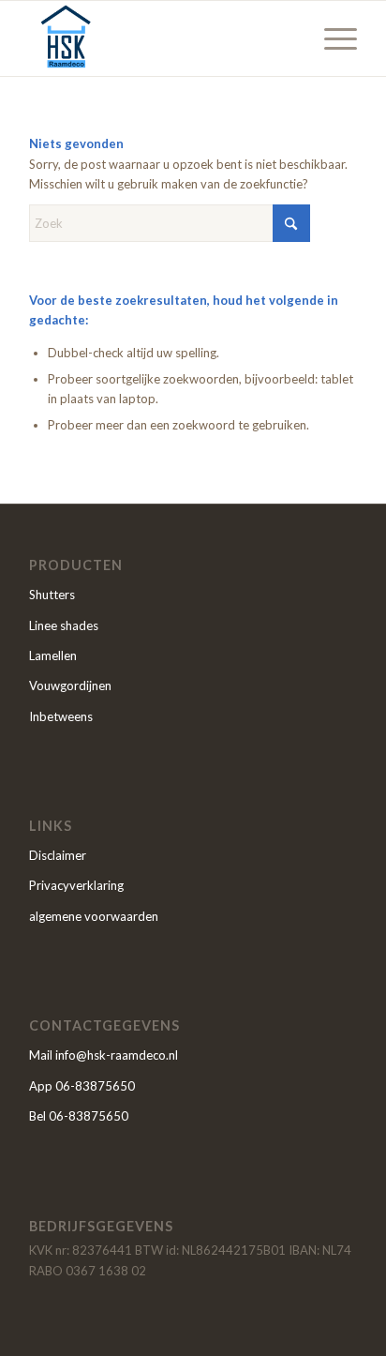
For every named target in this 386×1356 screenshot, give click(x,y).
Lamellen (53, 655)
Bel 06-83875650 (78, 1115)
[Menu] (331, 38)
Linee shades (63, 625)
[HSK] (160, 38)
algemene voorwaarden (93, 916)
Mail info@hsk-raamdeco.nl (103, 1054)
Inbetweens (61, 716)
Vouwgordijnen (70, 685)
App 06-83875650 (82, 1085)
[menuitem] (331, 38)
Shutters (52, 594)
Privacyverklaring (76, 885)
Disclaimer (57, 855)
